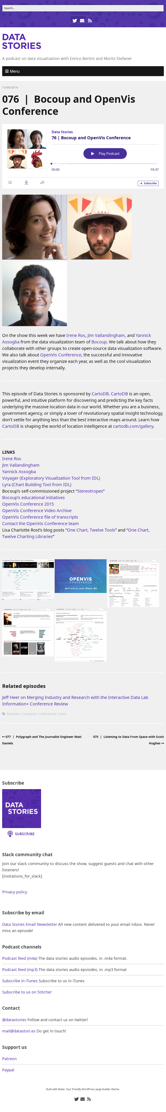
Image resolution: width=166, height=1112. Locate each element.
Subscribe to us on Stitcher (27, 992)
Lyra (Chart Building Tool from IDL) (36, 484)
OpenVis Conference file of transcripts (40, 517)
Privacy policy (14, 891)
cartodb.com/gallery (133, 426)
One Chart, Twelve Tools (91, 530)
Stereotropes (90, 491)
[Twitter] (75, 20)
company (29, 714)
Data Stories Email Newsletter (29, 924)
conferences (47, 714)
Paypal (8, 1069)
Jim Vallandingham (106, 335)
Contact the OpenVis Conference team (40, 523)
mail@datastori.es (18, 1030)
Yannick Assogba (19, 471)
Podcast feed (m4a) (19, 958)
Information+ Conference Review (35, 704)
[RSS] (89, 20)
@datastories (14, 1019)
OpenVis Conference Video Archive (37, 510)
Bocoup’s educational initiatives (33, 497)
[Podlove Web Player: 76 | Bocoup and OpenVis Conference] (83, 156)
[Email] (82, 20)
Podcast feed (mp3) (19, 969)
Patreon (9, 1058)
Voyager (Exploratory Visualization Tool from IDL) (51, 478)
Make (61, 1089)
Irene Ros (75, 335)
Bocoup (99, 342)
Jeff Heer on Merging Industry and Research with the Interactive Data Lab (75, 697)
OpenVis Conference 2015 (28, 504)
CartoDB (100, 394)
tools (62, 714)
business (13, 714)
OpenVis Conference (60, 355)
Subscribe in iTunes (20, 980)
